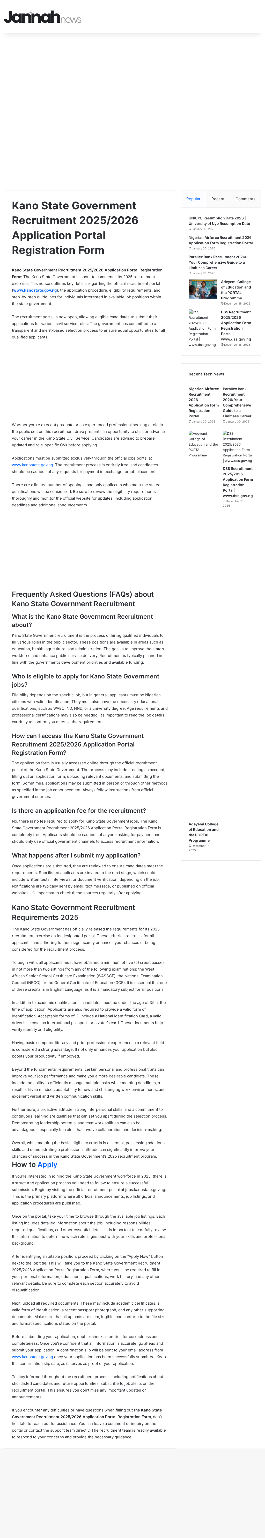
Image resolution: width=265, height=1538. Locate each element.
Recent (217, 198)
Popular (193, 198)
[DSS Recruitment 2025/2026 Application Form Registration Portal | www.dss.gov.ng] (203, 328)
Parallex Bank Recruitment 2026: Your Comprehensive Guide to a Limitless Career (217, 262)
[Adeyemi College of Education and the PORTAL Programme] (203, 289)
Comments (245, 198)
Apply (47, 1164)
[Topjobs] (43, 16)
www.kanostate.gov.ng (32, 464)
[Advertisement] (132, 71)
